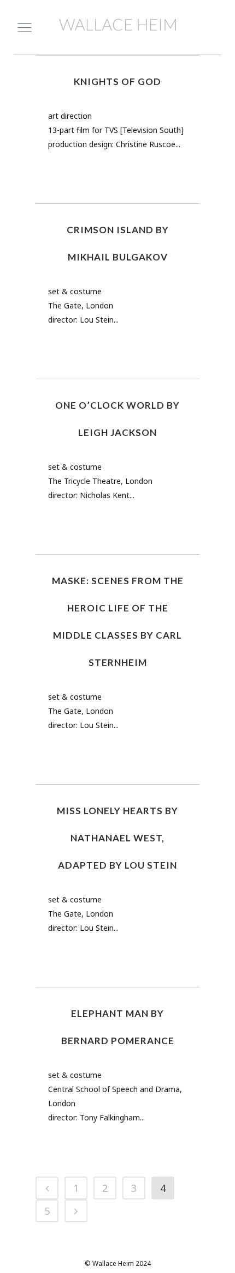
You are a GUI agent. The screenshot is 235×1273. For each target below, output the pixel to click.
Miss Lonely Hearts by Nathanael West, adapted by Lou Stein (117, 838)
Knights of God (117, 81)
